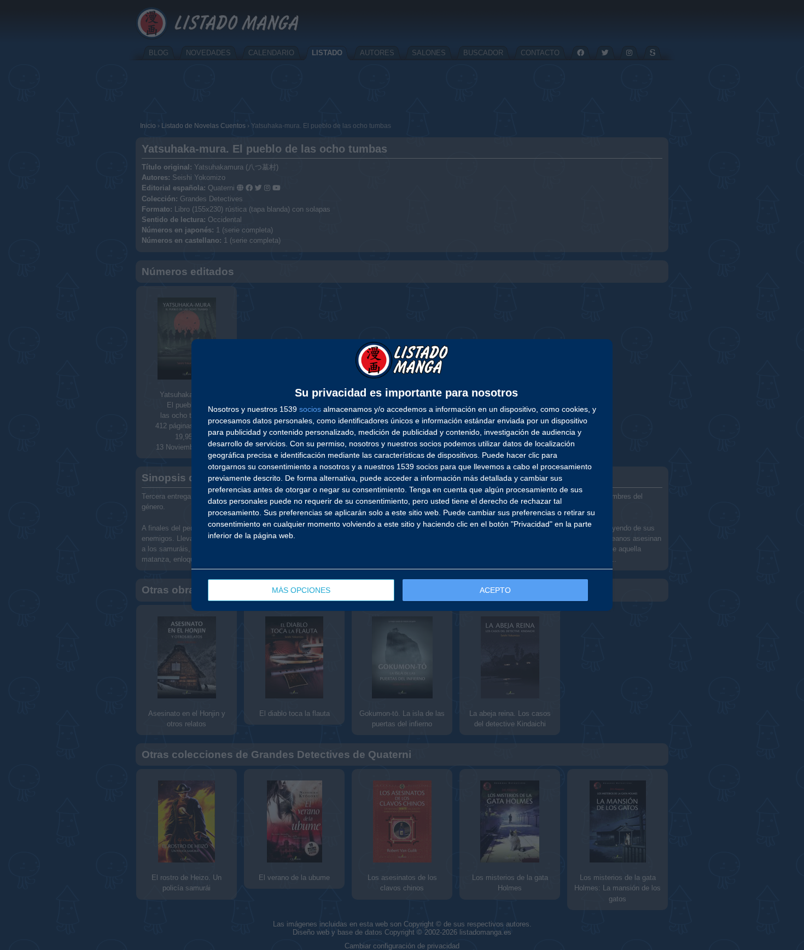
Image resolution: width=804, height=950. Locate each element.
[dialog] (402, 475)
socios (310, 409)
